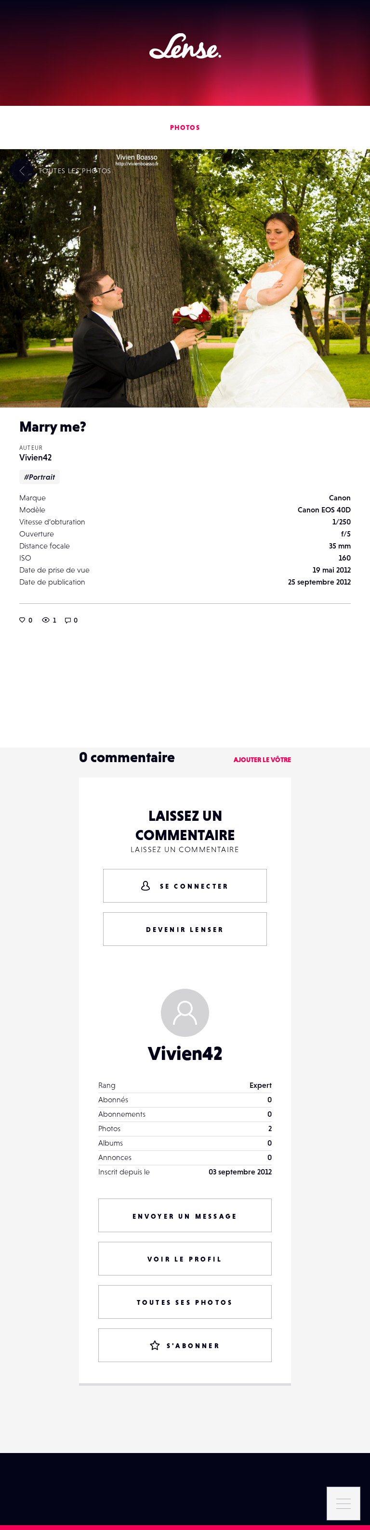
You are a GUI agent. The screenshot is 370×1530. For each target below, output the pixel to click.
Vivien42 (35, 457)
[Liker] (348, 171)
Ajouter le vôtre (262, 760)
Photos (185, 127)
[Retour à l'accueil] (185, 46)
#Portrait (39, 476)
